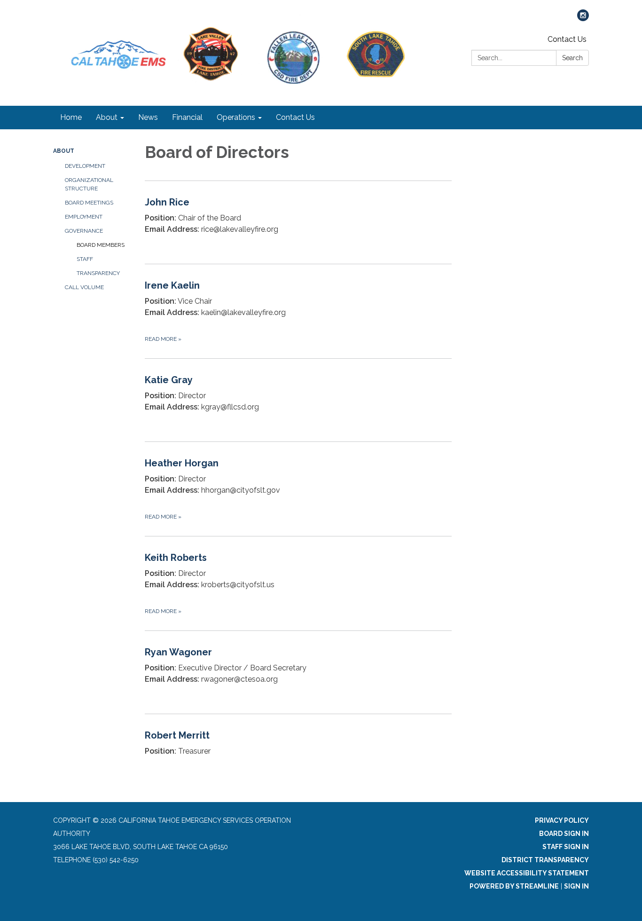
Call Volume (84, 287)
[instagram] (583, 18)
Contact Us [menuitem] (295, 117)
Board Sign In (564, 833)
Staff (85, 259)
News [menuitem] (148, 117)
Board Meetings (89, 202)
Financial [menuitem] (187, 117)
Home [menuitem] (71, 117)
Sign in (576, 886)
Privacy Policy (562, 820)
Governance (84, 231)
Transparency (98, 273)
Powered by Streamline (514, 886)
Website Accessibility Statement (526, 873)
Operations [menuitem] (236, 117)
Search (572, 58)
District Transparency (545, 860)
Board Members (101, 245)
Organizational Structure (89, 184)
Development (85, 166)
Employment (83, 216)
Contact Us (567, 39)
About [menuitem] (106, 117)
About (63, 151)
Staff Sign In (565, 846)
